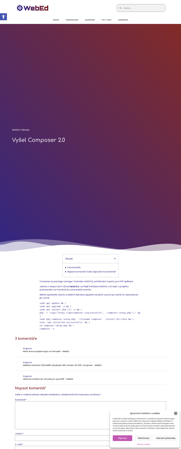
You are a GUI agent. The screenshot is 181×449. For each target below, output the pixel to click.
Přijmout (122, 438)
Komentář (21, 400)
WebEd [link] (15, 129)
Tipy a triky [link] (107, 20)
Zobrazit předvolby (166, 438)
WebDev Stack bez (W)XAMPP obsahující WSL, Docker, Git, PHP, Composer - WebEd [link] (62, 365)
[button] (175, 413)
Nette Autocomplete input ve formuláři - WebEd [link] (46, 351)
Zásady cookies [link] (143, 444)
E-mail (19, 444)
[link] (3, 16)
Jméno (19, 434)
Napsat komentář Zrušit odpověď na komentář (91, 271)
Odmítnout (143, 438)
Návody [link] (56, 20)
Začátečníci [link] (90, 20)
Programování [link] (72, 20)
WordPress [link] (123, 20)
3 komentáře (74, 267)
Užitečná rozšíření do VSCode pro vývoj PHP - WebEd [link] (48, 379)
